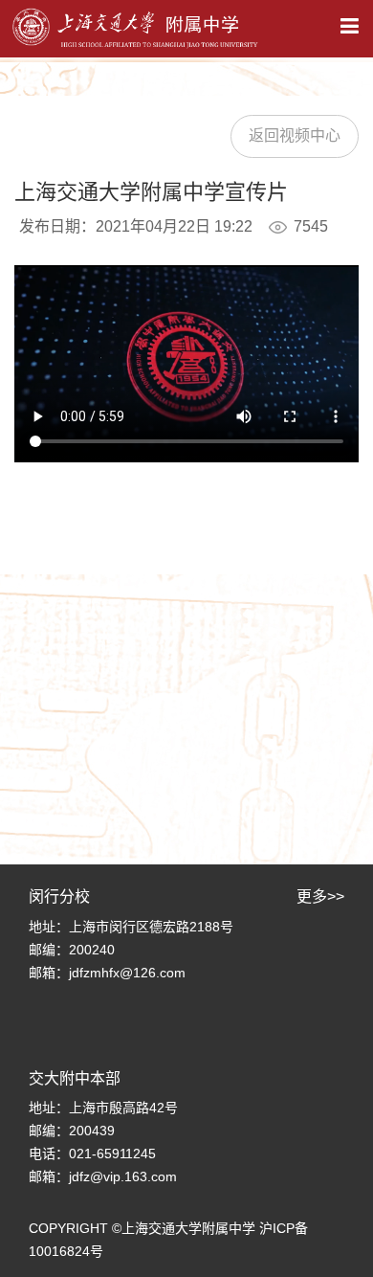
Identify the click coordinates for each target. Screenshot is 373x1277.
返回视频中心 (294, 135)
